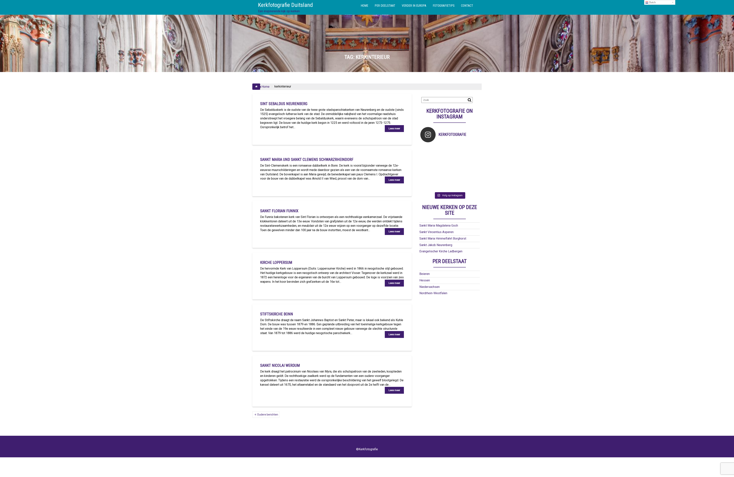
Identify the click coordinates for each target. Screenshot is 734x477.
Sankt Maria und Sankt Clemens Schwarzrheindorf (306, 159)
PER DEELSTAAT (385, 5)
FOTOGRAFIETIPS (444, 5)
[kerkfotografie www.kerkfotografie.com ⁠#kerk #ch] (427, 158)
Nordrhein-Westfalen (433, 293)
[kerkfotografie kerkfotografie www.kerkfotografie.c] (471, 149)
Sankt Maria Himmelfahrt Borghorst (442, 238)
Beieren (424, 274)
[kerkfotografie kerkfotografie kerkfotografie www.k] (427, 149)
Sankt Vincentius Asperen (436, 232)
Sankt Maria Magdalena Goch (438, 225)
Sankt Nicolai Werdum (280, 365)
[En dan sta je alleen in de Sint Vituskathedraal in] (457, 167)
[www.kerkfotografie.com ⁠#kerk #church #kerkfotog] (442, 176)
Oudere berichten (267, 414)
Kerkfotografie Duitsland (285, 5)
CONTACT (467, 5)
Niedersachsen (429, 287)
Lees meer (394, 128)
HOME (364, 5)
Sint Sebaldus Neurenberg (283, 103)
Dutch (652, 2)
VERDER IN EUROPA (414, 5)
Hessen (424, 280)
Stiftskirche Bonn (276, 314)
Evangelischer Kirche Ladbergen (440, 251)
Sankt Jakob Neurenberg (435, 245)
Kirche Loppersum (276, 262)
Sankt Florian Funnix (279, 211)
